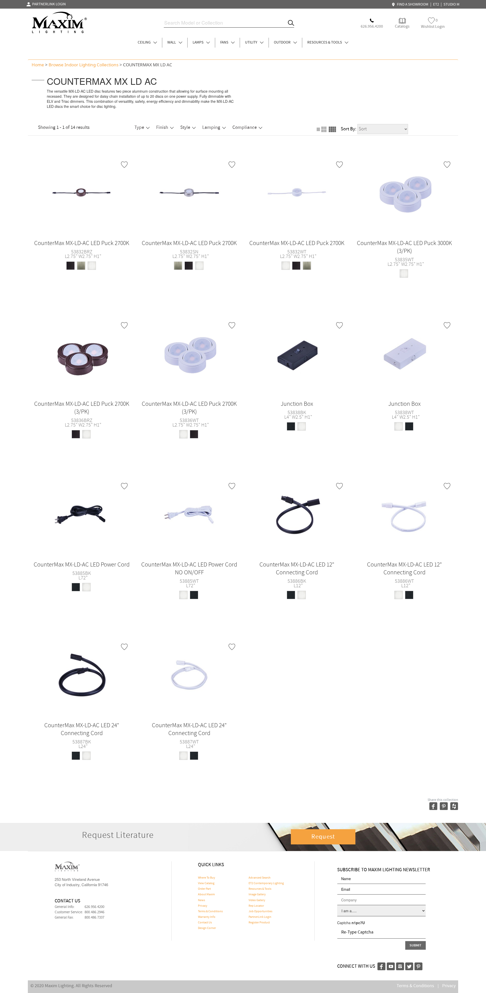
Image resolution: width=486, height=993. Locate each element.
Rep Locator (256, 906)
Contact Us (205, 923)
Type (139, 127)
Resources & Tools (260, 889)
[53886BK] (297, 513)
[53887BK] (81, 674)
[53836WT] (189, 352)
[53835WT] (404, 192)
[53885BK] (81, 513)
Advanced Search (260, 878)
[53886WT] (404, 513)
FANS (224, 42)
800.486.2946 (94, 912)
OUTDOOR (282, 42)
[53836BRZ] (81, 352)
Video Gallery (257, 900)
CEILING (144, 42)
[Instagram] (400, 965)
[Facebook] (381, 965)
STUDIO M (451, 4)
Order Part (204, 889)
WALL (172, 42)
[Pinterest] (418, 965)
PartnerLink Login (260, 917)
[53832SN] (189, 192)
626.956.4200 (94, 906)
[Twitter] (409, 965)
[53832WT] (297, 192)
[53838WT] (404, 352)
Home (38, 65)
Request (323, 837)
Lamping (211, 127)
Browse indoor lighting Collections (83, 65)
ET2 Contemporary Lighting (266, 883)
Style (185, 127)
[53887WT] (189, 674)
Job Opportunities (260, 911)
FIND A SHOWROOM (412, 4)
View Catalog (206, 883)
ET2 (436, 4)
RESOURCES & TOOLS (325, 42)
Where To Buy (206, 878)
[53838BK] (297, 352)
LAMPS (198, 42)
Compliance (244, 127)
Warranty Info (206, 917)
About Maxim (206, 895)
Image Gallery (257, 895)
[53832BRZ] (81, 192)
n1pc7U (358, 922)
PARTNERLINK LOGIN (48, 4)
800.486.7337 (94, 917)
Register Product (259, 923)
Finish (162, 127)
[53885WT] (189, 513)
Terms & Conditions (210, 911)
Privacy (202, 906)
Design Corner (207, 928)
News (201, 900)
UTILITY (251, 42)
